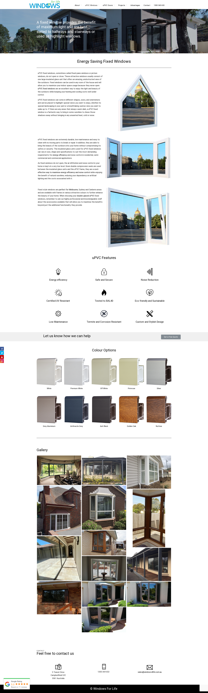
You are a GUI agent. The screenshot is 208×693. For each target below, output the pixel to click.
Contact (147, 5)
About (77, 5)
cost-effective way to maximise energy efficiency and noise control (68, 171)
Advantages (135, 5)
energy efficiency (60, 155)
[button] (171, 337)
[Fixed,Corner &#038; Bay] (59, 597)
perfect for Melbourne (68, 189)
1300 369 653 (159, 5)
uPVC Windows (91, 5)
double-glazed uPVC (85, 195)
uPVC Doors (108, 5)
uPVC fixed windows (46, 88)
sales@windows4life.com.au (150, 672)
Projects (121, 5)
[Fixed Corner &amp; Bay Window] (59, 470)
